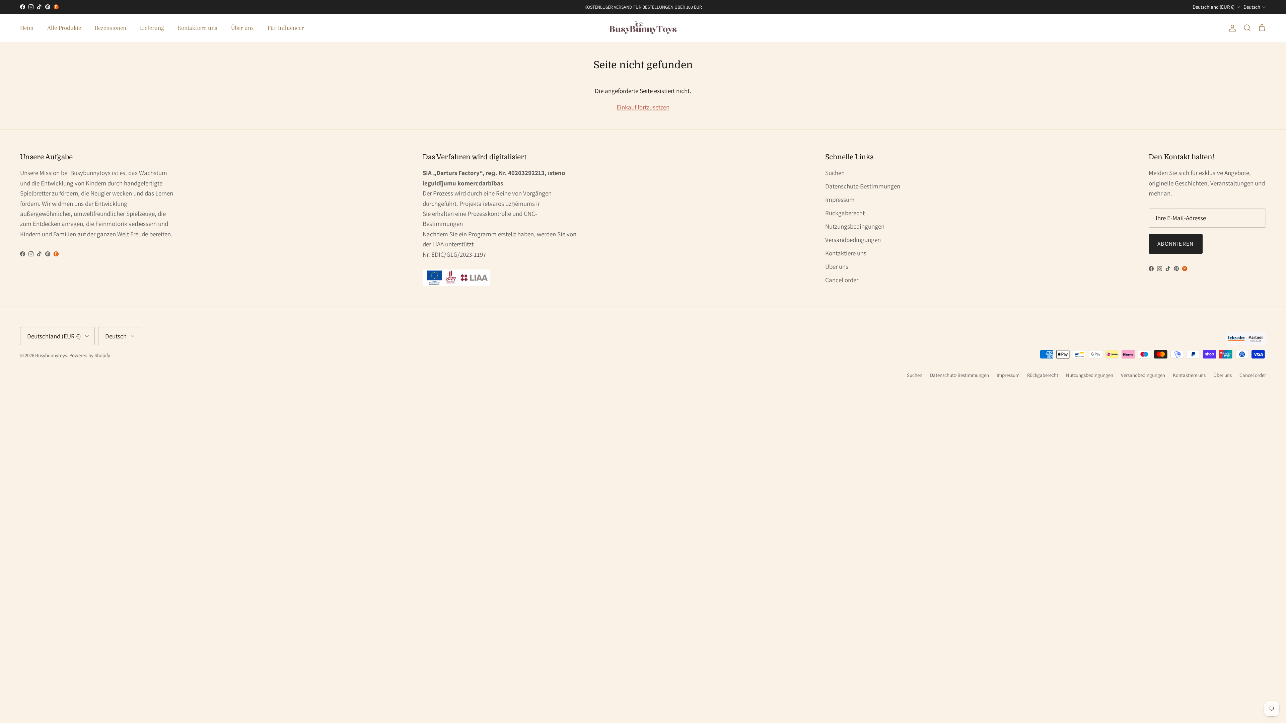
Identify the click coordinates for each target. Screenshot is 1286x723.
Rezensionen (110, 27)
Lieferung (152, 27)
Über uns (242, 27)
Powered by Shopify (89, 355)
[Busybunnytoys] (643, 28)
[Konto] (1231, 28)
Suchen (835, 173)
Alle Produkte (64, 27)
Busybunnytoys (51, 355)
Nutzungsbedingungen (854, 226)
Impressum (840, 199)
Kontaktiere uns (197, 27)
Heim (26, 27)
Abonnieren (1175, 243)
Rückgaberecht (845, 213)
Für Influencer (286, 27)
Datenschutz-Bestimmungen (862, 186)
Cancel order (841, 280)
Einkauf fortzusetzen (643, 107)
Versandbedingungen (853, 240)
